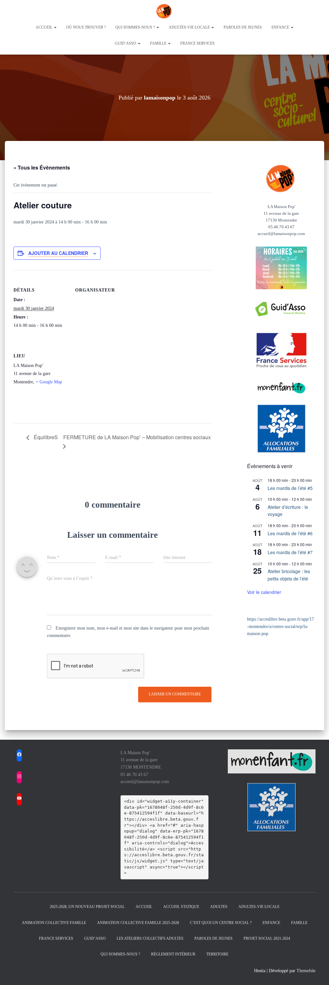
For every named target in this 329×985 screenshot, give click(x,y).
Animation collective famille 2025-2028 (138, 922)
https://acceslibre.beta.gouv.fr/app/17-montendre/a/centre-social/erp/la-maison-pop (280, 626)
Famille (158, 43)
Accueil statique (181, 906)
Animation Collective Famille (54, 922)
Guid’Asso (95, 938)
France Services (197, 43)
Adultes (218, 906)
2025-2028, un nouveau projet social (87, 906)
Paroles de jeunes (243, 27)
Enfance (280, 27)
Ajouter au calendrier (58, 253)
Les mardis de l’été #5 (290, 488)
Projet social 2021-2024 (267, 938)
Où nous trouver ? (86, 27)
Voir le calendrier (264, 592)
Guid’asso (126, 43)
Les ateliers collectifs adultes (150, 938)
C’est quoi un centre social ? (221, 922)
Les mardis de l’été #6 (290, 533)
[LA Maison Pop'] (164, 11)
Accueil (44, 27)
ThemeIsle (306, 970)
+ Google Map (49, 381)
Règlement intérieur (173, 954)
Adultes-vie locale (190, 27)
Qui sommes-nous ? (135, 27)
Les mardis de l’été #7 (290, 552)
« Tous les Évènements (41, 167)
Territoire (217, 954)
